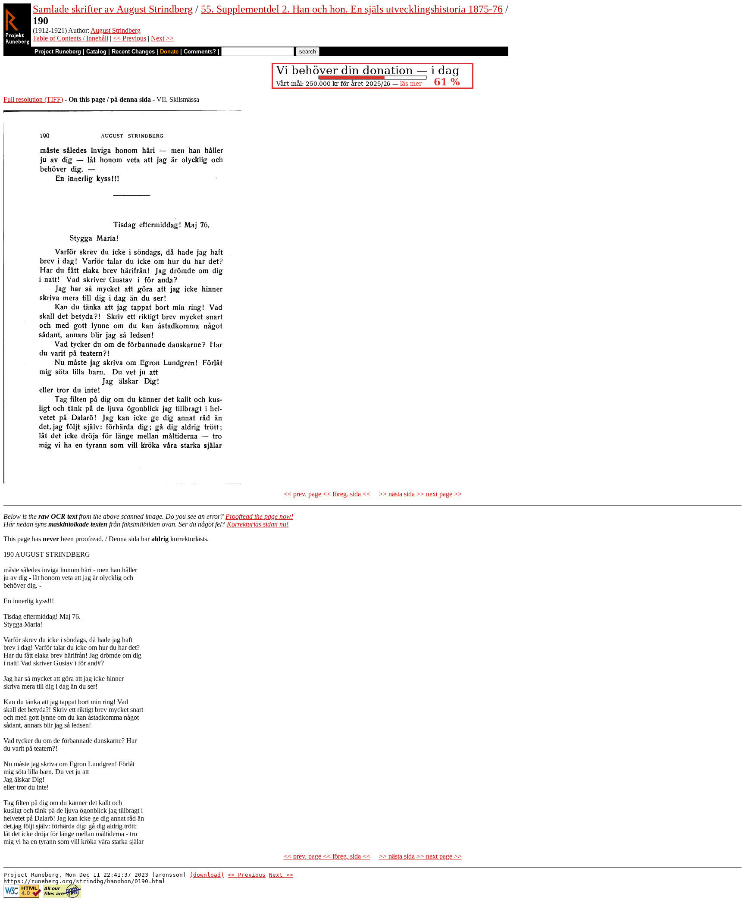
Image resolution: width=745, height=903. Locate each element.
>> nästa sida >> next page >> (420, 494)
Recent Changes (133, 51)
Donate (169, 51)
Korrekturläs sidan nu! (257, 524)
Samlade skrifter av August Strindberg (113, 9)
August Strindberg (116, 30)
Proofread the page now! (259, 516)
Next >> (162, 38)
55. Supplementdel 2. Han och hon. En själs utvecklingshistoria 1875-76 (352, 9)
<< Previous (129, 38)
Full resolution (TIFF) (33, 99)
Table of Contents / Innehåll (70, 38)
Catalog (96, 51)
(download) (207, 875)
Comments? (200, 51)
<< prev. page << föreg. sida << (327, 494)
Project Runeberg (57, 51)
